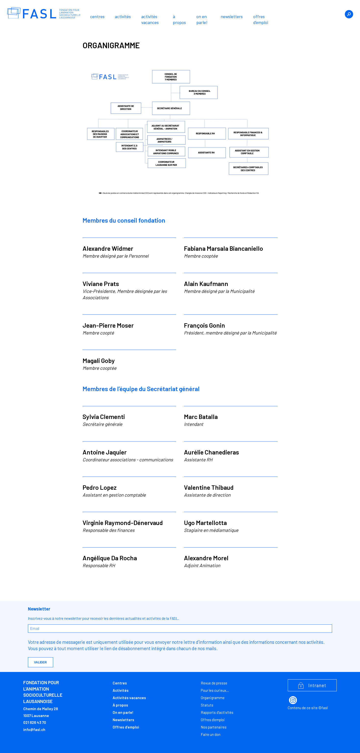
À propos (179, 19)
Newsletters (232, 16)
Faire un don (210, 734)
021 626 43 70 (34, 722)
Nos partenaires (214, 727)
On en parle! (201, 19)
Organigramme (213, 697)
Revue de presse (214, 683)
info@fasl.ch (34, 729)
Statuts (207, 705)
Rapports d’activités (217, 712)
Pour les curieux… (215, 690)
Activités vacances (150, 19)
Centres (97, 16)
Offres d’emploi (260, 19)
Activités (123, 16)
